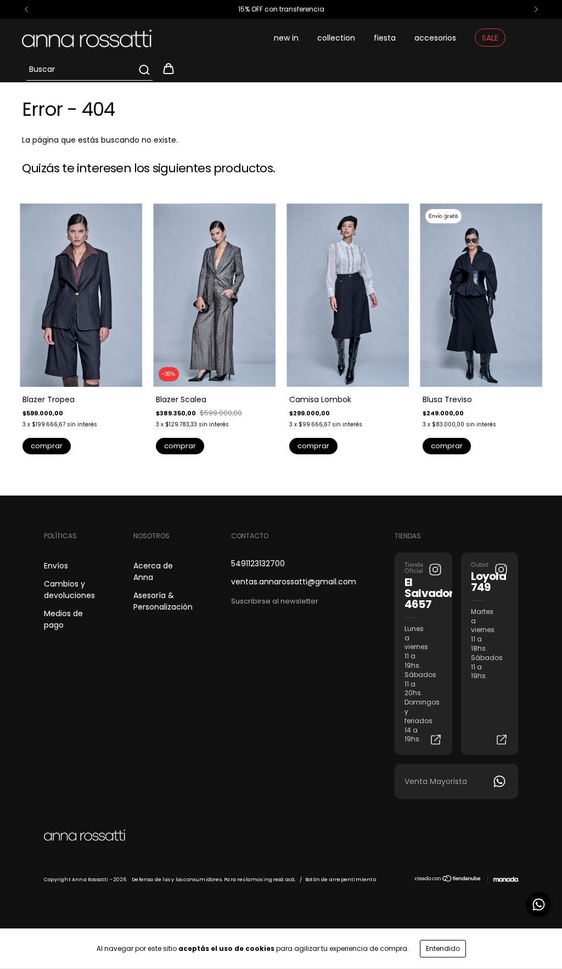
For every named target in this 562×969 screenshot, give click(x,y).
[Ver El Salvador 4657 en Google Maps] (435, 739)
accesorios (435, 37)
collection (336, 37)
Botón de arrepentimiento (340, 879)
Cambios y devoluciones (69, 589)
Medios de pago (63, 619)
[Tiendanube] (448, 880)
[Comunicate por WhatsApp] (538, 904)
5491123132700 (258, 563)
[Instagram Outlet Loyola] (501, 569)
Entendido (443, 948)
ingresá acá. (279, 879)
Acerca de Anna (153, 571)
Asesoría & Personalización (163, 601)
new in (286, 37)
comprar (47, 446)
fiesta (385, 37)
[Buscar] (143, 70)
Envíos (56, 565)
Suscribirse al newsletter (274, 601)
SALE (490, 37)
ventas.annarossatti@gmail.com (293, 581)
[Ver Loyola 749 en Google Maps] (501, 739)
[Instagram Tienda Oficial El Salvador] (435, 569)
